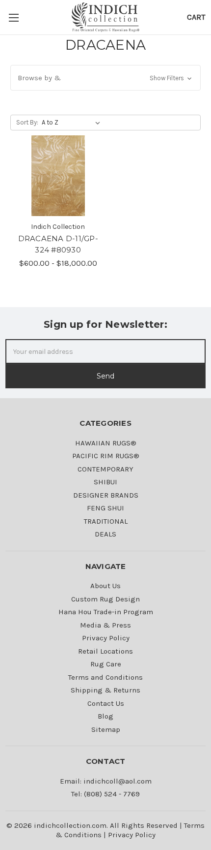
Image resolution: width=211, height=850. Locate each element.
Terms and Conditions (105, 677)
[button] (105, 78)
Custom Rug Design (105, 599)
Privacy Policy (106, 637)
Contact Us (105, 703)
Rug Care (105, 664)
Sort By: (27, 122)
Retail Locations (105, 651)
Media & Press (105, 625)
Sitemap (105, 729)
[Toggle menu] (14, 17)
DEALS (105, 534)
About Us (105, 585)
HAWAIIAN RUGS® (105, 443)
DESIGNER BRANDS (105, 495)
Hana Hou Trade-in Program (105, 611)
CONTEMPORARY (105, 469)
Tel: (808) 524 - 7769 (105, 793)
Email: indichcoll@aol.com (106, 781)
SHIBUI (105, 481)
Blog (105, 716)
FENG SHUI (105, 508)
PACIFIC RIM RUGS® (105, 455)
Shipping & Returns (105, 690)
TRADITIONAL (106, 521)
